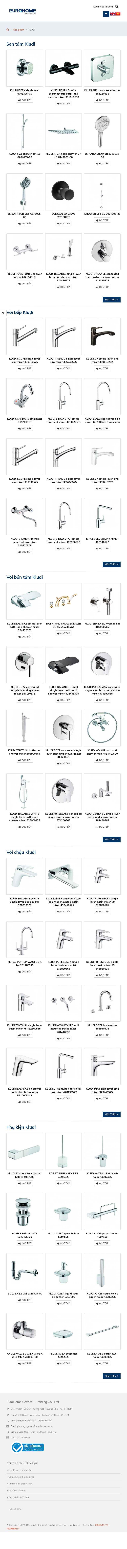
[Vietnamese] (118, 14)
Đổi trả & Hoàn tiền (19, 1497)
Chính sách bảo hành (20, 1470)
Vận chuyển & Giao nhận (22, 1476)
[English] (112, 14)
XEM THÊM (111, 299)
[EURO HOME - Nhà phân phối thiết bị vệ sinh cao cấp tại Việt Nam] (23, 10)
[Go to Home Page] (7, 30)
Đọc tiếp (26, 100)
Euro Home (15, 1508)
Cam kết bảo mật (17, 1490)
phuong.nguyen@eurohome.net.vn (35, 1426)
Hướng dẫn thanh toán (20, 1483)
